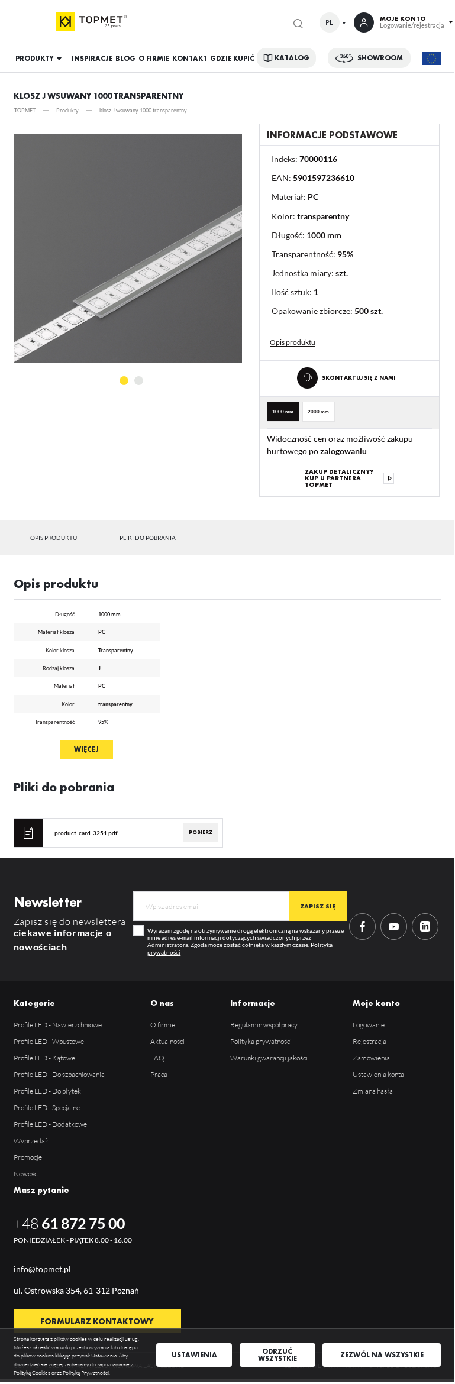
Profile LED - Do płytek (47, 1090)
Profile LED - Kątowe (44, 1057)
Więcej (86, 749)
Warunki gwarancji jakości (269, 1057)
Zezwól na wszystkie (382, 1355)
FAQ (157, 1057)
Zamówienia (371, 1057)
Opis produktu (53, 537)
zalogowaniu (343, 451)
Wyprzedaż (31, 1140)
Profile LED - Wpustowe (49, 1041)
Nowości (26, 1173)
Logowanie (369, 1024)
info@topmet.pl (42, 1269)
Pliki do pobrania (148, 537)
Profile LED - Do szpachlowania (59, 1074)
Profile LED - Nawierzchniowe (58, 1024)
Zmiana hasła (373, 1090)
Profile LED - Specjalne (47, 1107)
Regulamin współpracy (264, 1024)
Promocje (28, 1157)
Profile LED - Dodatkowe (50, 1124)
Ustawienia (194, 1355)
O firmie (162, 1024)
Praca (158, 1074)
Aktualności (167, 1041)
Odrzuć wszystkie (277, 1355)
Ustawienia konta (378, 1074)
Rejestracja (369, 1041)
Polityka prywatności (261, 1041)
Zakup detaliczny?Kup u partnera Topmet (339, 478)
